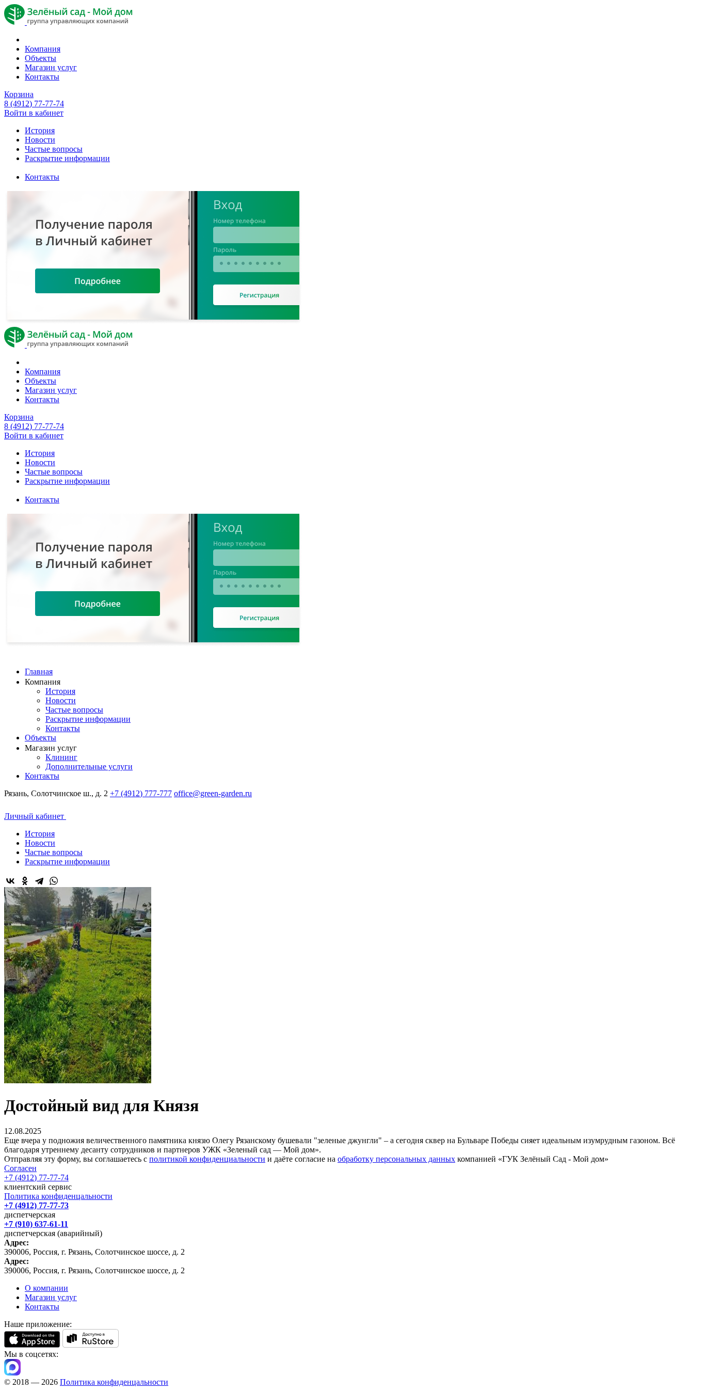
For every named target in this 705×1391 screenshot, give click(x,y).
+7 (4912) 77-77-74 (36, 1177)
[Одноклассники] (25, 881)
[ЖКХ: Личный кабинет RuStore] (90, 1344)
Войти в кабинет (33, 112)
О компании (46, 1288)
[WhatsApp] (53, 881)
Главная (39, 671)
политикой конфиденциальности (207, 1159)
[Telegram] (39, 881)
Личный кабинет (35, 816)
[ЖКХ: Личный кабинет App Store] (32, 1344)
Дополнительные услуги (89, 766)
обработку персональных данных (396, 1159)
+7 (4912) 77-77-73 (36, 1205)
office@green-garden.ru (213, 793)
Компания (42, 48)
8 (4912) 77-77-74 (34, 103)
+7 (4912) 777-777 (141, 793)
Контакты (42, 76)
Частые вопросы (54, 149)
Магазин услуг (51, 67)
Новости (40, 139)
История (40, 130)
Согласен (20, 1168)
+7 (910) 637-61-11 (36, 1224)
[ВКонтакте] (10, 881)
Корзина (19, 94)
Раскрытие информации (67, 158)
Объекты (40, 58)
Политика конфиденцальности (58, 1196)
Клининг (61, 757)
